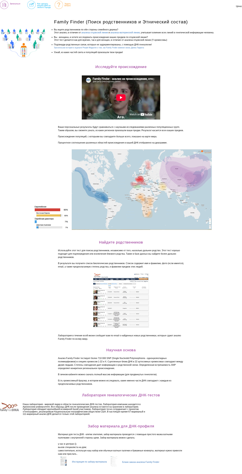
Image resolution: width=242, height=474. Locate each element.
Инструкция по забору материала (89, 462)
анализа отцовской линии (94, 32)
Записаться (15, 4)
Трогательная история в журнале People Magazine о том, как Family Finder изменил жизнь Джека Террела (99, 48)
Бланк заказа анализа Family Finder (140, 462)
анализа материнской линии (125, 32)
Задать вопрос (67, 5)
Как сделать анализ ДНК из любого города (44, 5)
